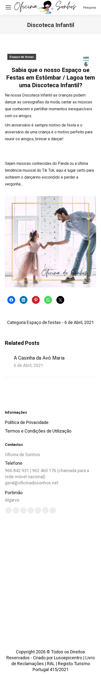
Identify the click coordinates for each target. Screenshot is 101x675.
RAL (51, 663)
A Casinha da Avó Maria (39, 358)
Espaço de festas (22, 57)
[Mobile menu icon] (8, 7)
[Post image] (7, 358)
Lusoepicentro (68, 657)
